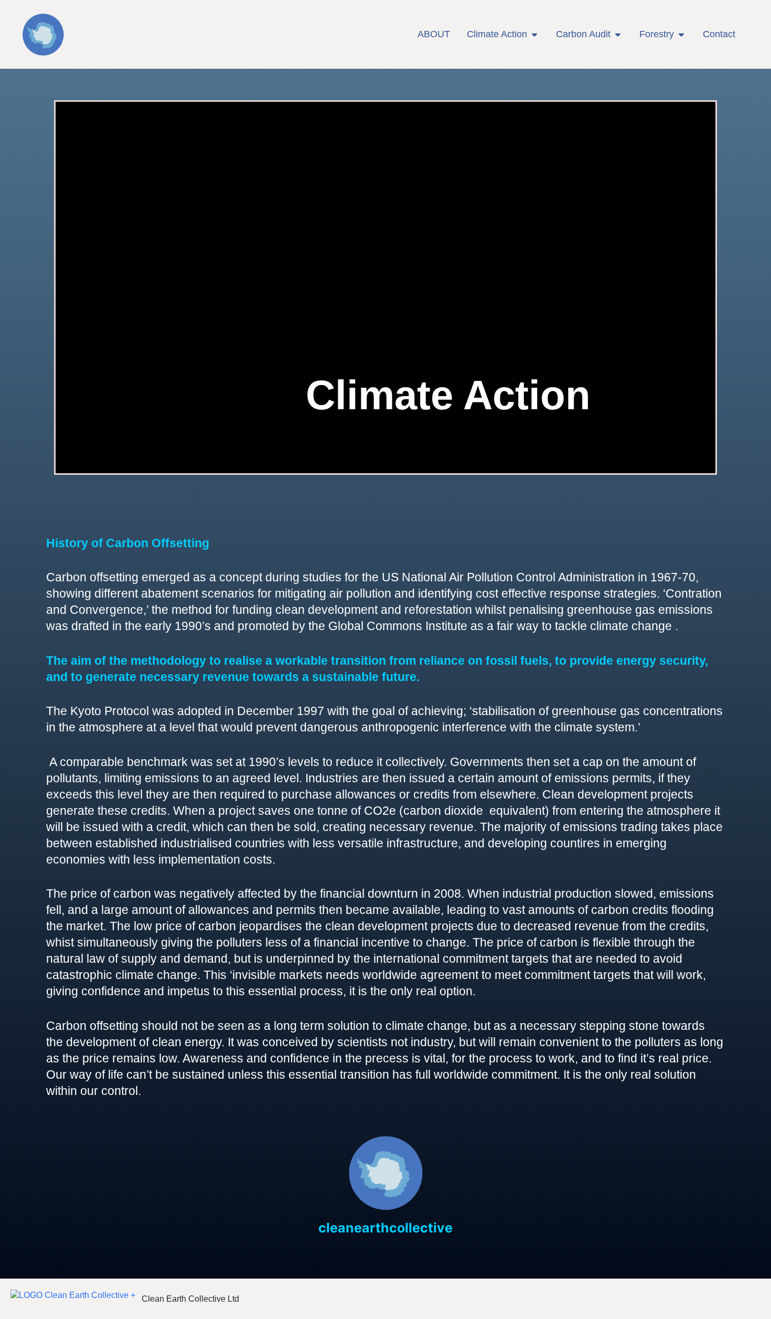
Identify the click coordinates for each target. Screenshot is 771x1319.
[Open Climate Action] (534, 34)
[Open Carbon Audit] (618, 34)
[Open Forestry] (681, 34)
